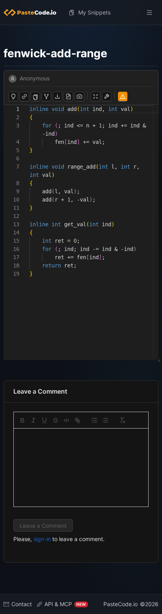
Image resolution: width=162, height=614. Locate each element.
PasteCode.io (120, 604)
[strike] (55, 420)
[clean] (122, 420)
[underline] (44, 420)
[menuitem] (33, 12)
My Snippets (94, 12)
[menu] (81, 12)
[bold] (22, 420)
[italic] (33, 420)
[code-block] (66, 420)
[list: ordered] (94, 420)
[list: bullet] (105, 420)
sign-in (42, 539)
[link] (77, 420)
